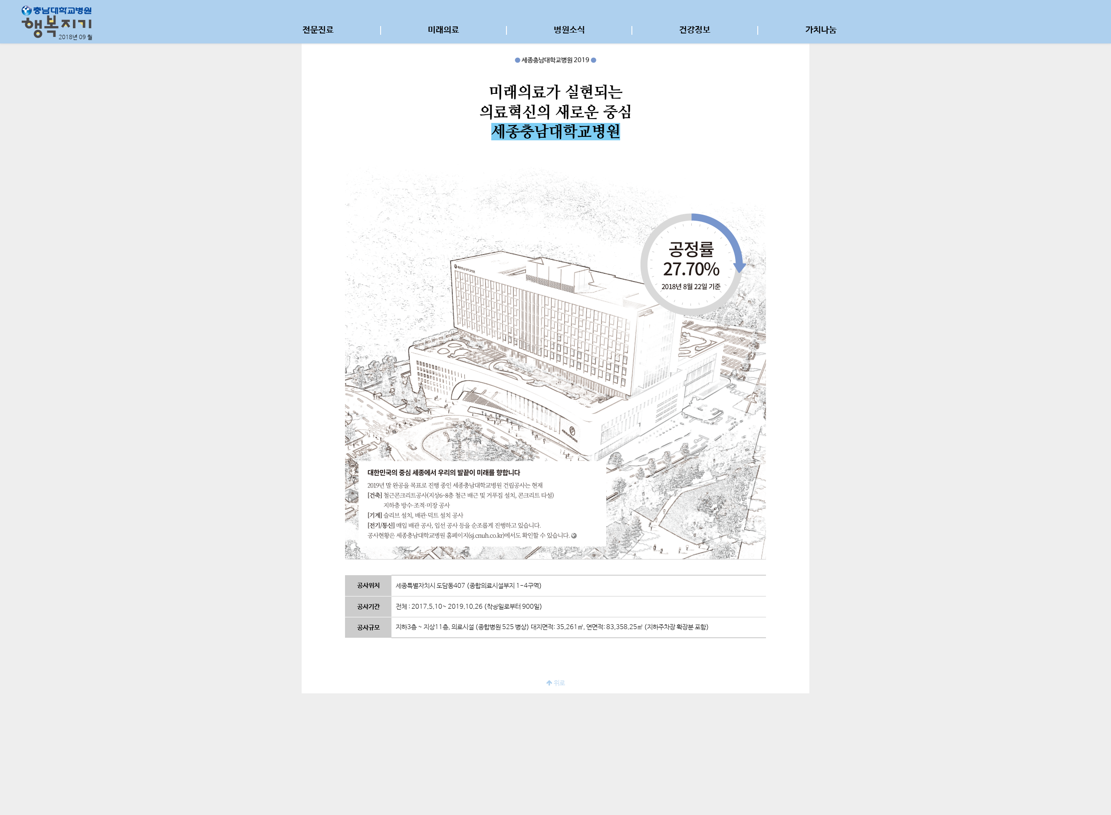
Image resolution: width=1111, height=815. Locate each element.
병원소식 (569, 30)
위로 (558, 683)
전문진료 (318, 30)
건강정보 (694, 30)
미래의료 (443, 30)
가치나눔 (821, 30)
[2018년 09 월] (57, 21)
